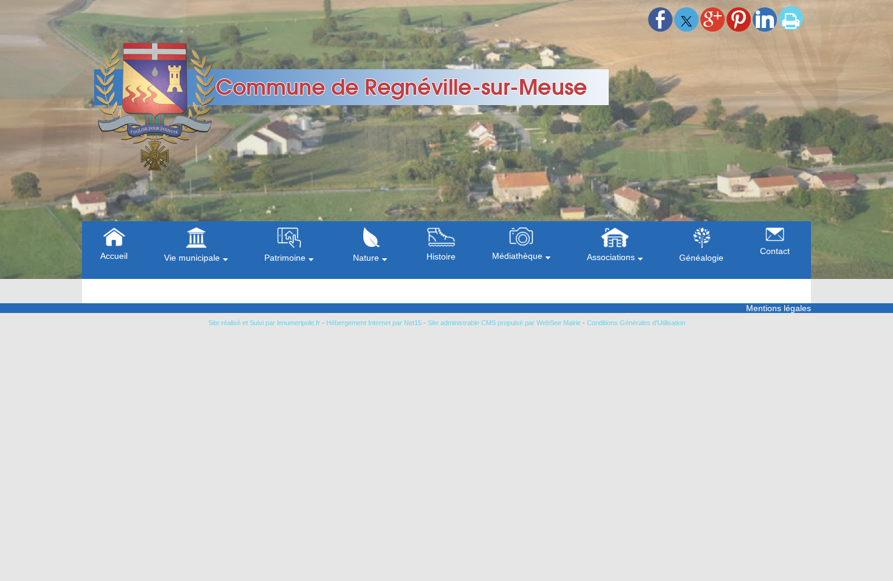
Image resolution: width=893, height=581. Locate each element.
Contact (775, 251)
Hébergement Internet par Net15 (374, 322)
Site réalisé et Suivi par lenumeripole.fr (264, 322)
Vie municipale (192, 258)
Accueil (114, 256)
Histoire (441, 256)
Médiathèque (517, 256)
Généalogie (701, 258)
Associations (611, 257)
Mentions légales (778, 308)
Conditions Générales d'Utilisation (636, 322)
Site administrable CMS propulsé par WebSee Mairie (504, 322)
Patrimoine (285, 258)
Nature (366, 258)
